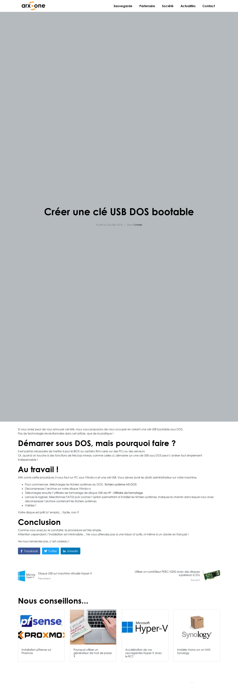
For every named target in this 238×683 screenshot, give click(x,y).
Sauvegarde (123, 6)
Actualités (188, 6)
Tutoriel (138, 224)
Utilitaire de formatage (128, 493)
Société (168, 6)
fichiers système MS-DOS (121, 484)
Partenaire (147, 6)
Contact (208, 6)
